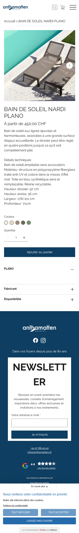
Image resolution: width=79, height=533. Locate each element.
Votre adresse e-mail (26, 415)
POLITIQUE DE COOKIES (39, 483)
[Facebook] (35, 340)
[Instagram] (43, 340)
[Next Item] (69, 65)
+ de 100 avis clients (46, 468)
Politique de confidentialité (15, 505)
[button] (63, 7)
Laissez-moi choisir (39, 520)
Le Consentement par (39, 530)
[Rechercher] (54, 7)
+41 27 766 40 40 (40, 448)
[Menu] (73, 7)
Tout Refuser (20, 512)
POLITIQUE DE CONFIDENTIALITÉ (40, 478)
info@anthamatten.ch (40, 452)
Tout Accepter (58, 512)
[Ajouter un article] (24, 238)
